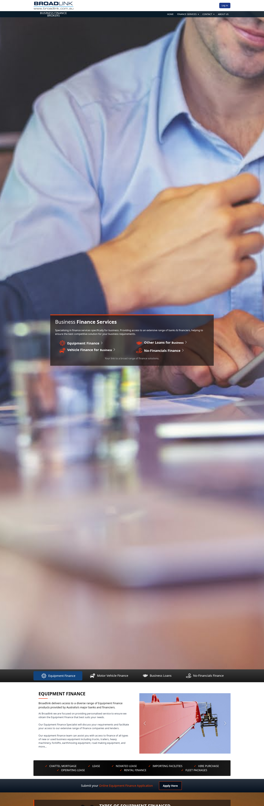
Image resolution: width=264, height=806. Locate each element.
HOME (170, 14)
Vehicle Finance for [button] (90, 349)
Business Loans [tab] (161, 676)
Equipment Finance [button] (83, 343)
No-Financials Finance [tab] (208, 676)
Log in (225, 5)
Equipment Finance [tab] (61, 676)
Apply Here (170, 786)
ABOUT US (223, 14)
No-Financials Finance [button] (162, 350)
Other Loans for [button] (164, 342)
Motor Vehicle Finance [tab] (112, 676)
